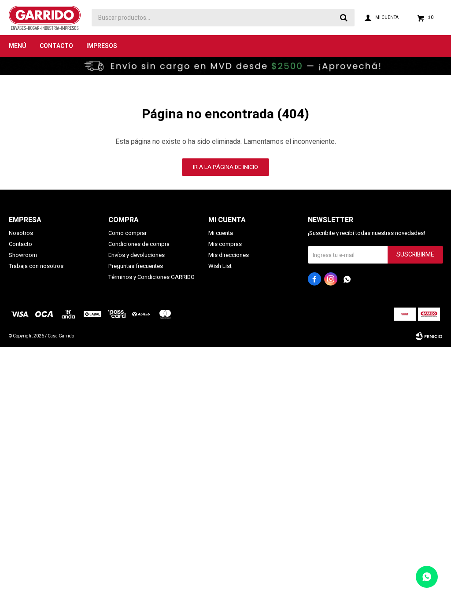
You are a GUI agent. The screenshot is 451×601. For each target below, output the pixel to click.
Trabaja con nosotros (36, 266)
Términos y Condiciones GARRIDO (151, 277)
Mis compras (225, 244)
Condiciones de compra (139, 244)
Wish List (220, 266)
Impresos (101, 46)
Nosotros (21, 233)
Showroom (23, 255)
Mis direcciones (228, 255)
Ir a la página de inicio (225, 167)
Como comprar (127, 233)
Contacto (56, 46)
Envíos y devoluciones (136, 255)
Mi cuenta (220, 233)
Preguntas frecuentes (135, 266)
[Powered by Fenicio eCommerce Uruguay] (429, 336)
